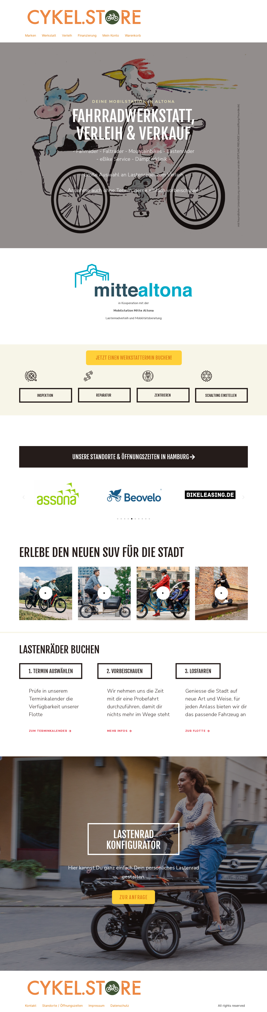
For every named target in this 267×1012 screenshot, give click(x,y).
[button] (23, 497)
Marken (30, 35)
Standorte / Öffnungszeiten (62, 1006)
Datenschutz (119, 1006)
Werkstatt (49, 35)
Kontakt (30, 1006)
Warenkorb (133, 35)
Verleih (67, 35)
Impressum (97, 1006)
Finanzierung (87, 35)
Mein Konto (110, 35)
